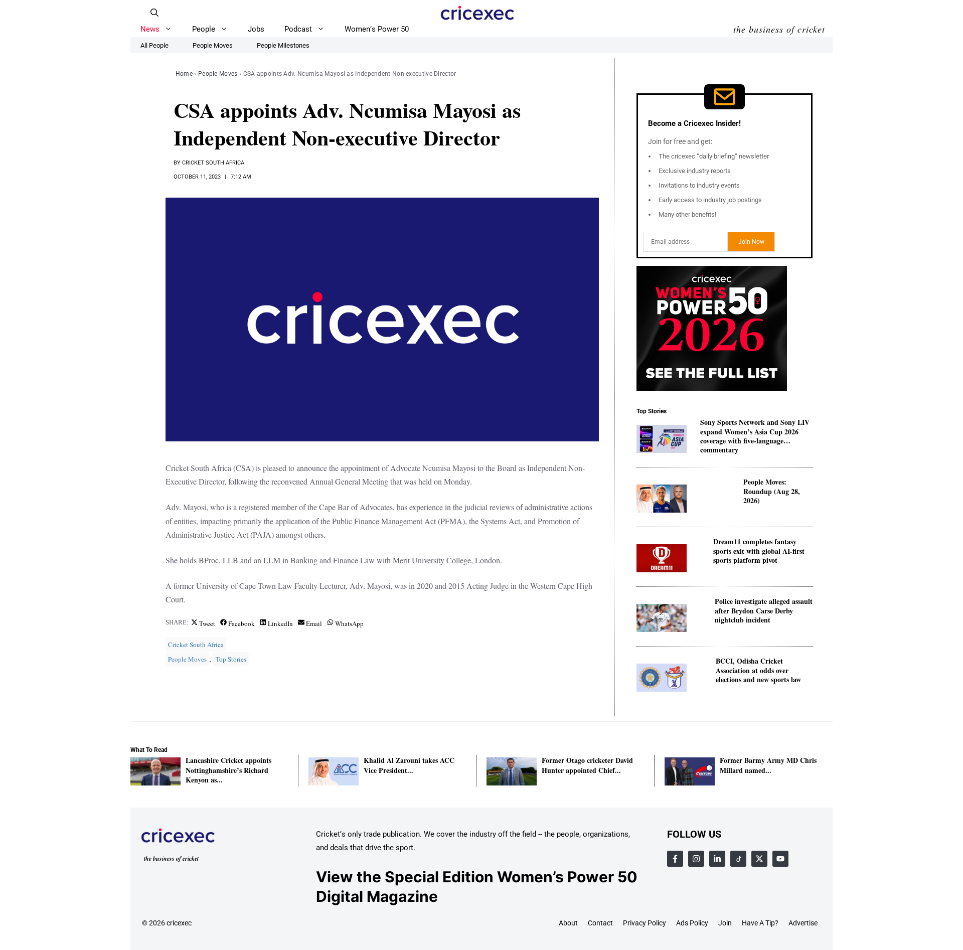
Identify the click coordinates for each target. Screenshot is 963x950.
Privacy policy (644, 923)
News (149, 29)
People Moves (218, 73)
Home (184, 73)
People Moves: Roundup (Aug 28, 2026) (771, 491)
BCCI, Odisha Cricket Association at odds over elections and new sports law (758, 670)
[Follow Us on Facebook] (675, 859)
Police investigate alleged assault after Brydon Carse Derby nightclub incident (764, 610)
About (568, 923)
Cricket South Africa (213, 163)
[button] (154, 13)
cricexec (179, 923)
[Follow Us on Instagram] (696, 859)
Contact (600, 923)
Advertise (803, 923)
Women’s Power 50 (377, 29)
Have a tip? (760, 923)
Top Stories (231, 659)
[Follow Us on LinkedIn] (717, 859)
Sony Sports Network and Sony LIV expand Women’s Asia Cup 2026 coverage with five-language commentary (755, 431)
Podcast (298, 29)
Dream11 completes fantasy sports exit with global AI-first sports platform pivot (759, 551)
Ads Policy (692, 923)
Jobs (256, 29)
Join (725, 923)
